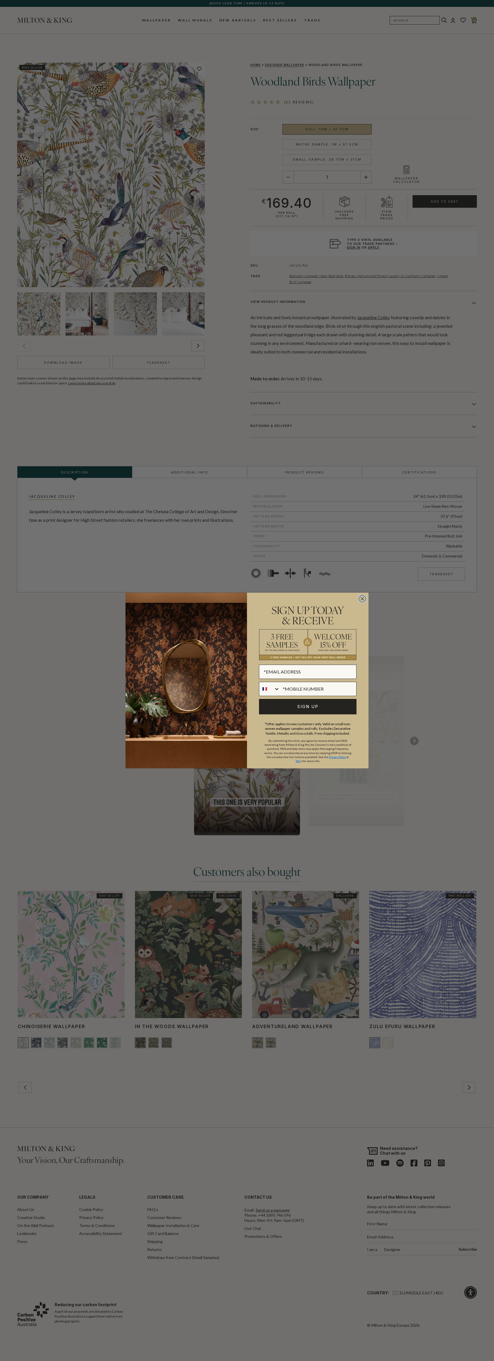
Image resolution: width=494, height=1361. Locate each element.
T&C (298, 761)
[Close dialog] (362, 598)
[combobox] (269, 689)
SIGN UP (307, 706)
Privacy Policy (337, 757)
